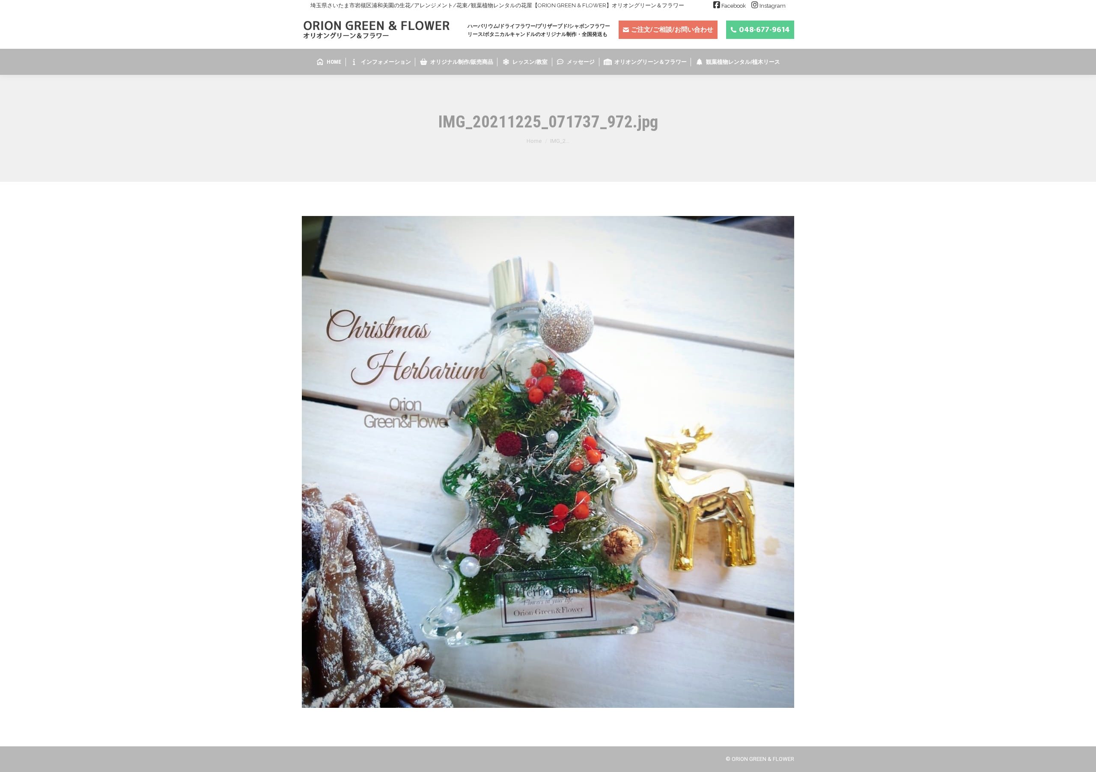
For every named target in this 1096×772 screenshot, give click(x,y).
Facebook (733, 6)
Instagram (772, 6)
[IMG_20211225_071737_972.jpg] (548, 462)
